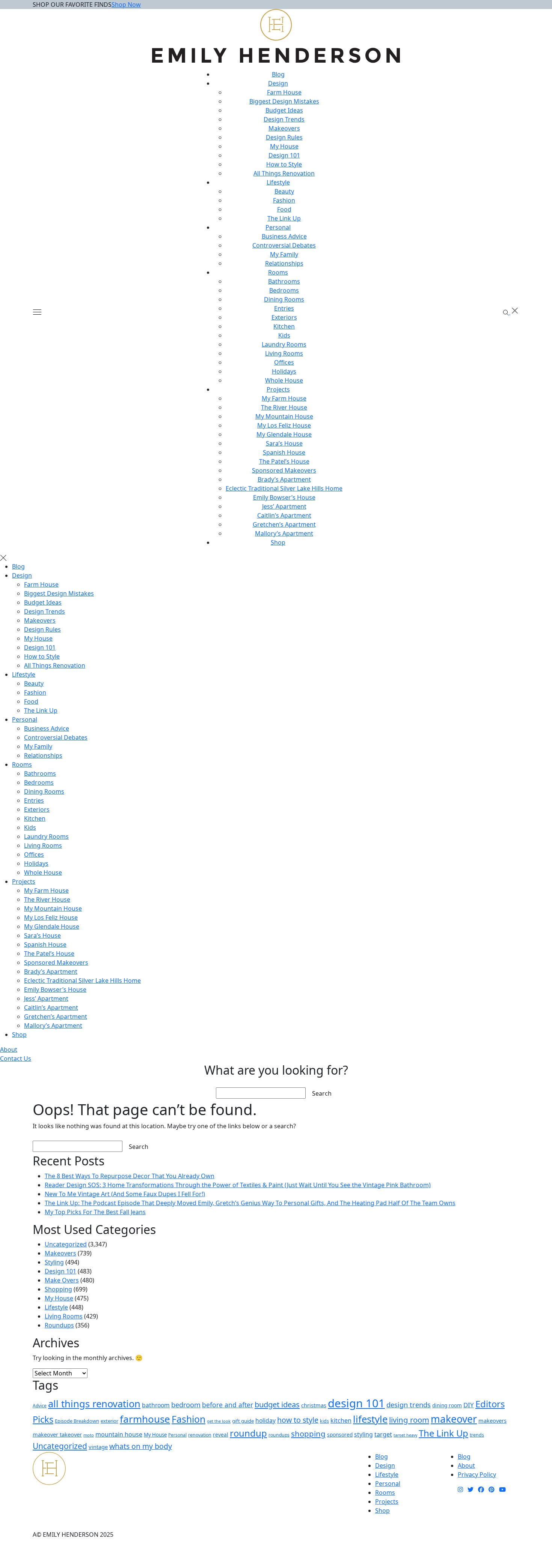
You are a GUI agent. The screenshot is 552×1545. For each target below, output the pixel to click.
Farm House (284, 92)
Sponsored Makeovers (284, 470)
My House (284, 146)
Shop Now (126, 4)
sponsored (340, 1434)
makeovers (492, 1420)
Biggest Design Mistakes (284, 101)
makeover (454, 1419)
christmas (313, 1405)
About (8, 1049)
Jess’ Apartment (284, 506)
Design (278, 83)
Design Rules (284, 137)
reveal (220, 1434)
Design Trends (284, 119)
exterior (109, 1420)
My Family (284, 254)
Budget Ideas (284, 110)
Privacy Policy (477, 1474)
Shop (278, 542)
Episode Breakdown (77, 1420)
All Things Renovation (284, 173)
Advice (40, 1405)
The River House (284, 407)
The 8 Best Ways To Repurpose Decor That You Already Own (129, 1176)
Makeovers (284, 128)
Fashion (284, 200)
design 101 (356, 1403)
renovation (199, 1435)
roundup (248, 1433)
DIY (468, 1405)
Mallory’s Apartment (284, 533)
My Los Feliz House (284, 425)
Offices (284, 362)
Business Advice (284, 236)
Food (284, 209)
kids (324, 1421)
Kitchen (284, 326)
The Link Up (284, 218)
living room (409, 1419)
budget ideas (277, 1404)
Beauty (284, 191)
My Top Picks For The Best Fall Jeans (95, 1212)
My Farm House (284, 398)
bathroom (156, 1405)
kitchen (340, 1420)
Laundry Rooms (284, 344)
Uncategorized (66, 1244)
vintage (98, 1446)
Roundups (59, 1325)
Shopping (58, 1289)
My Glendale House (284, 434)
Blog (278, 74)
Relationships (284, 263)
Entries (284, 308)
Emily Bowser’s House (284, 497)
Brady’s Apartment (284, 479)
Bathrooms (284, 281)
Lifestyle (278, 182)
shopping (308, 1433)
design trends (408, 1404)
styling (363, 1434)
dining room (447, 1405)
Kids (284, 335)
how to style (297, 1420)
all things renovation (94, 1403)
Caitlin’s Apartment (284, 515)
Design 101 (284, 155)
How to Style (284, 164)
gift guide (243, 1420)
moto (88, 1435)
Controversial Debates (284, 245)
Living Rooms (284, 353)
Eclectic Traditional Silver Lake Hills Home (284, 488)
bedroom (186, 1404)
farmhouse (145, 1419)
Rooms (278, 272)
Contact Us (15, 1058)
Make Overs (62, 1280)
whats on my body (140, 1446)
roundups (279, 1435)
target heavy (405, 1435)
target (383, 1434)
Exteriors (284, 317)
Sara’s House (284, 443)
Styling (54, 1262)
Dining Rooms (284, 299)
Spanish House (284, 452)
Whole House (284, 380)
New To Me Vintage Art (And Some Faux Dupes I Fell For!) (125, 1194)
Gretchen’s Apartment (284, 524)
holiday (265, 1420)
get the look (219, 1421)
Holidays (284, 371)
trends (477, 1435)
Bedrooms (284, 290)
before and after (227, 1404)
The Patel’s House (284, 461)
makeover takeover (57, 1434)
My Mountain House (284, 416)
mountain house (118, 1434)
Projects (278, 389)
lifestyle (370, 1419)
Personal (278, 227)
